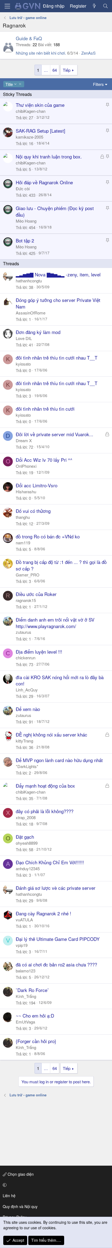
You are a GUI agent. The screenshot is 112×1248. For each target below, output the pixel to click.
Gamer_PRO (27, 575)
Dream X (24, 440)
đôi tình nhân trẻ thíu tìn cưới (45, 408)
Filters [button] (98, 84)
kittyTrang (24, 741)
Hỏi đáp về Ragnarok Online (44, 182)
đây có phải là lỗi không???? (44, 811)
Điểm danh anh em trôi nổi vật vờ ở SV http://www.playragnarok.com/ (55, 622)
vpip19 (21, 945)
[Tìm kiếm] (105, 6)
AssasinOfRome (30, 313)
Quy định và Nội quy (20, 1206)
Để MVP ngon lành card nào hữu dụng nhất (59, 760)
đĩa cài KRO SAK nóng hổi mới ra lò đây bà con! (60, 680)
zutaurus (23, 632)
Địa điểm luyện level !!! (39, 651)
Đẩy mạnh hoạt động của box (45, 785)
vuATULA (24, 919)
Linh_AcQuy (27, 689)
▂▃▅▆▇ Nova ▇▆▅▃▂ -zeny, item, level (58, 274)
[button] (55, 1185)
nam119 (23, 542)
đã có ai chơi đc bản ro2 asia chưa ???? (56, 964)
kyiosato (23, 364)
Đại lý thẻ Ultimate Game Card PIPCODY (57, 938)
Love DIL (24, 338)
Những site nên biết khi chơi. (41, 53)
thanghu (23, 517)
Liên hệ (9, 1195)
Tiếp (66, 70)
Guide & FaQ (29, 38)
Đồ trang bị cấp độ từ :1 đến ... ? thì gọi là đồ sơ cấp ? (61, 565)
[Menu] (7, 6)
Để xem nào (28, 709)
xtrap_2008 (26, 817)
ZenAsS (88, 53)
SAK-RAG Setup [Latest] (40, 130)
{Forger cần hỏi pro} (36, 1041)
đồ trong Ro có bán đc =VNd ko (48, 536)
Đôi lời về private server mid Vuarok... (54, 434)
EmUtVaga (25, 1022)
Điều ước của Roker (36, 594)
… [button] (46, 70)
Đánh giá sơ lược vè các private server (55, 887)
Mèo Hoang (26, 221)
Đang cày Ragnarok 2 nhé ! (43, 913)
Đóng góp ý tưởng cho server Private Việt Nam (58, 303)
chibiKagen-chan (30, 111)
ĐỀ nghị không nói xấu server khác (51, 734)
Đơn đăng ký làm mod (38, 332)
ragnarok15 (26, 600)
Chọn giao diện (20, 1174)
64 (54, 70)
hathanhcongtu (29, 280)
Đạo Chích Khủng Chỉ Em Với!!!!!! (50, 862)
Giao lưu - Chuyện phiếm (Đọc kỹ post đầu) (55, 211)
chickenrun (25, 657)
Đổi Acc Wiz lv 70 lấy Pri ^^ (44, 459)
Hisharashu (26, 491)
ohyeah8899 (27, 843)
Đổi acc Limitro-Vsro (36, 485)
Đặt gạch (25, 836)
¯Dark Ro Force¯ (32, 990)
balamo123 (25, 971)
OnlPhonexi (26, 466)
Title (9, 84)
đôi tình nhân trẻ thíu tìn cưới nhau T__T (56, 357)
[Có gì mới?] (94, 6)
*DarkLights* (27, 766)
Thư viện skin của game (40, 104)
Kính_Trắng (26, 996)
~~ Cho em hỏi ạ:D (35, 1015)
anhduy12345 (28, 868)
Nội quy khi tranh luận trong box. (49, 156)
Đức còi (23, 188)
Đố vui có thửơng (33, 510)
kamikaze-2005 (29, 137)
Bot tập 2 (25, 240)
